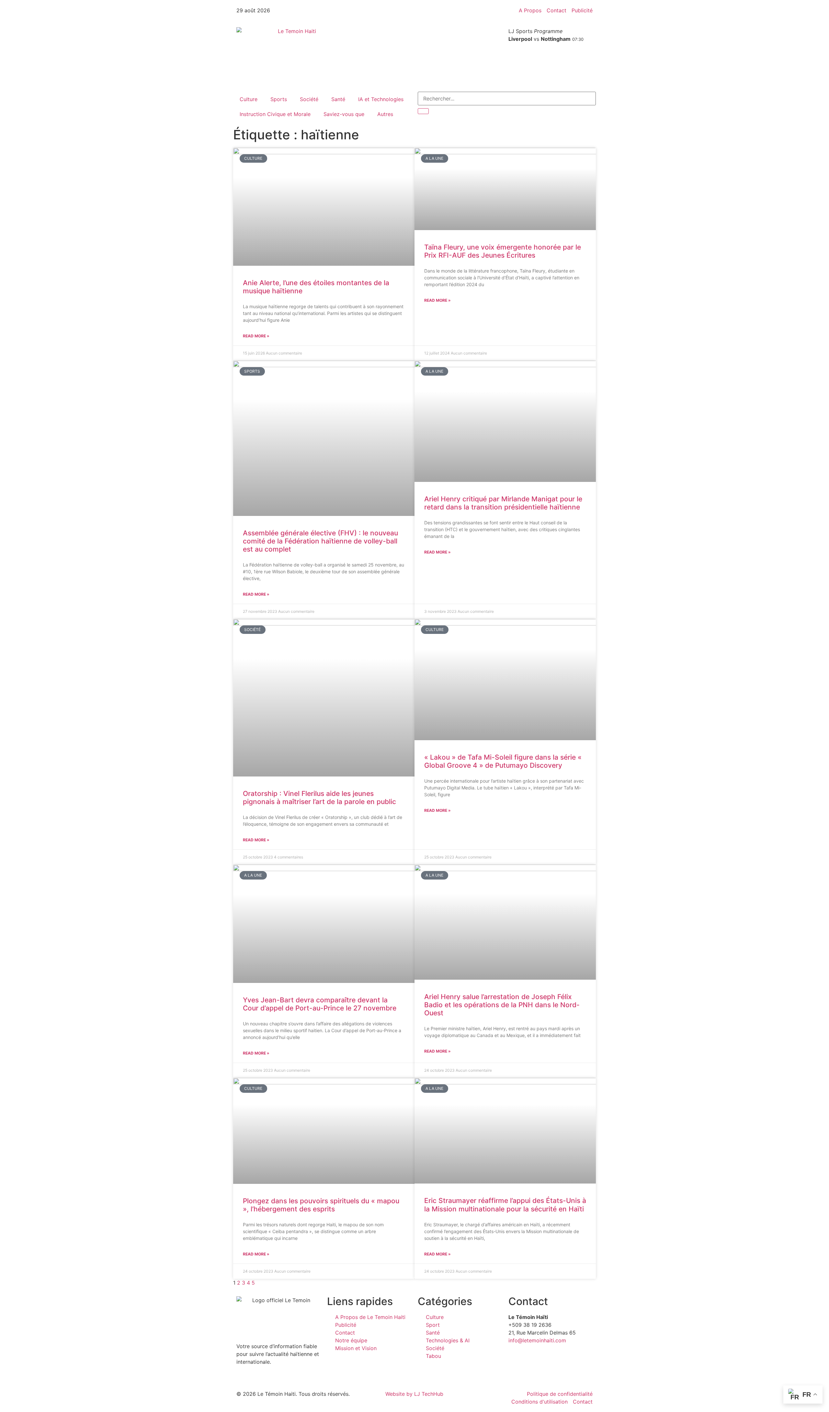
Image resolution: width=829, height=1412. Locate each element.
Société (309, 99)
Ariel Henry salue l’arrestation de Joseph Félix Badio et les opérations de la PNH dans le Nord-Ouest (502, 1005)
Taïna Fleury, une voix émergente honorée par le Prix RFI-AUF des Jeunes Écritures (502, 251)
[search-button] (423, 111)
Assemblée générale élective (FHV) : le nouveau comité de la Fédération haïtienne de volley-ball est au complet (320, 541)
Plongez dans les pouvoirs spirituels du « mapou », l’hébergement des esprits (321, 1205)
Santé (338, 99)
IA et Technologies (380, 99)
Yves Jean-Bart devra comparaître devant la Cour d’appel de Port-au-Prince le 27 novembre (319, 1004)
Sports (278, 99)
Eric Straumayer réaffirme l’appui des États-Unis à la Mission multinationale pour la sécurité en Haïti (505, 1204)
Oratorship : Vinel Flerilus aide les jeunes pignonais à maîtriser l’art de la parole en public (319, 797)
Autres (385, 114)
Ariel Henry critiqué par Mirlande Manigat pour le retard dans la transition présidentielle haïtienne (503, 503)
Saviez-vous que (344, 114)
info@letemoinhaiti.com (537, 1340)
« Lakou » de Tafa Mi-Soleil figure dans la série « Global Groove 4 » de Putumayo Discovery (503, 761)
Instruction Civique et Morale (275, 114)
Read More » (256, 335)
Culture (248, 99)
